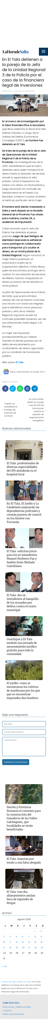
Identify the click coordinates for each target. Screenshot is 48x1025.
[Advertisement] (24, 24)
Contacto (7, 1010)
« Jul (4, 966)
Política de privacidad (13, 1014)
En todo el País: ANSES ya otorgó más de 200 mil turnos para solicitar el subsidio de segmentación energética (35, 410)
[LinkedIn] (27, 388)
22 (35, 947)
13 (23, 942)
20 (23, 947)
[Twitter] (12, 388)
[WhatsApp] (20, 388)
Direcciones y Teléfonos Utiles (17, 1007)
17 (4, 947)
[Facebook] (5, 388)
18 (10, 947)
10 (4, 942)
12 (16, 942)
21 (29, 947)
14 (29, 942)
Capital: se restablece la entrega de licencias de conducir (10, 409)
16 (42, 942)
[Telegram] (34, 388)
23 (42, 947)
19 (17, 947)
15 (35, 942)
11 (10, 942)
